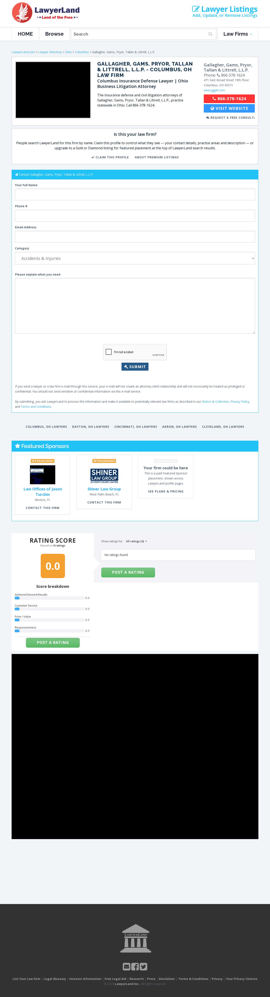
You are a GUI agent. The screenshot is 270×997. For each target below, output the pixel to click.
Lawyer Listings (228, 9)
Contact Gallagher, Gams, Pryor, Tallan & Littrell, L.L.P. (56, 174)
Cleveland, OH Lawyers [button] (223, 427)
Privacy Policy (240, 402)
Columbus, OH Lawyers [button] (46, 427)
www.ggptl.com (214, 90)
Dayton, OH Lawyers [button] (90, 427)
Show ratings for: (112, 541)
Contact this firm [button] (42, 508)
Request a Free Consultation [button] (232, 118)
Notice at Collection (215, 402)
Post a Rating (53, 642)
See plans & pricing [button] (166, 491)
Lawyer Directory (50, 52)
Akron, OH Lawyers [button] (179, 427)
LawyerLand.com (23, 52)
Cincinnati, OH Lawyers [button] (135, 427)
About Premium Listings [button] (157, 157)
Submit (137, 366)
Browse (54, 34)
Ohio (68, 52)
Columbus (82, 52)
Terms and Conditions (36, 407)
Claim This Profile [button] (111, 157)
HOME (25, 34)
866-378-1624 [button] (231, 98)
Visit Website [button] (231, 108)
